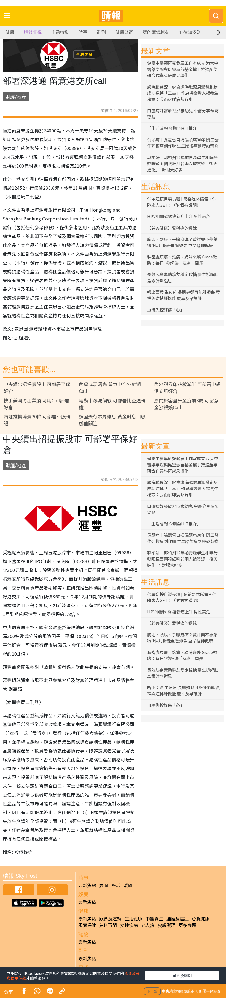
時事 (83, 32)
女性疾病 (129, 925)
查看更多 (84, 54)
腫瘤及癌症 (177, 918)
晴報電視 (33, 32)
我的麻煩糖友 (156, 32)
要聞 (103, 885)
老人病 (147, 925)
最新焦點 (87, 885)
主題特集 (60, 32)
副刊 (101, 32)
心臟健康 (200, 918)
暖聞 (127, 885)
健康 (10, 32)
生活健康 (133, 918)
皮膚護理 (166, 925)
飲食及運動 (110, 918)
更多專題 (187, 925)
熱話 (115, 885)
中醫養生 (154, 918)
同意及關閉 (182, 975)
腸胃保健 (87, 925)
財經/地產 (16, 96)
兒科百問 (108, 925)
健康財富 (124, 32)
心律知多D (189, 32)
